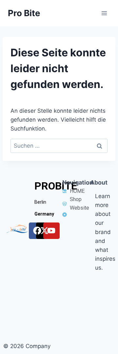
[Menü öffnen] (104, 13)
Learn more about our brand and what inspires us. (105, 232)
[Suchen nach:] (59, 145)
